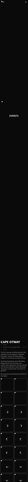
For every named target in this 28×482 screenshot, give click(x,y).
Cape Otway (10, 342)
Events (5, 344)
